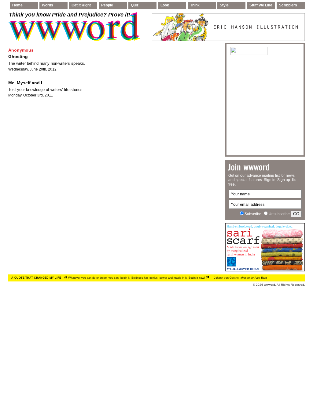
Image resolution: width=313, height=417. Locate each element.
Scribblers (288, 5)
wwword (269, 284)
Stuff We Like (260, 5)
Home (17, 5)
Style (224, 5)
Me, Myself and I (25, 82)
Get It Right (81, 5)
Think (195, 5)
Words (47, 5)
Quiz (134, 5)
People (107, 5)
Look (164, 5)
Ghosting (18, 56)
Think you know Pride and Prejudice (69, 15)
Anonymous (21, 50)
